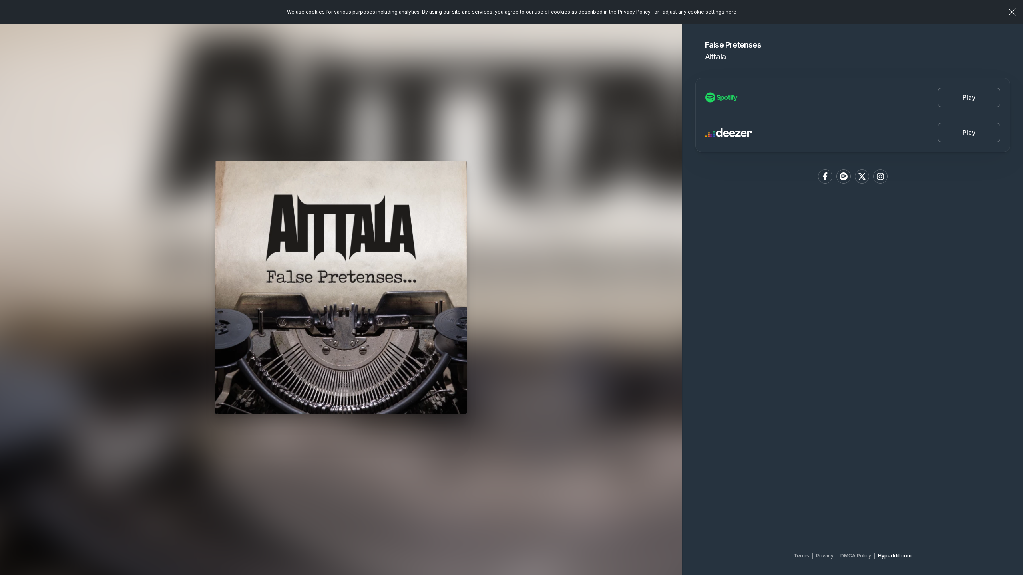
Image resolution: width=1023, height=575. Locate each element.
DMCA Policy (855, 556)
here (731, 12)
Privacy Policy (634, 12)
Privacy (825, 556)
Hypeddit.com (895, 556)
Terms (801, 556)
